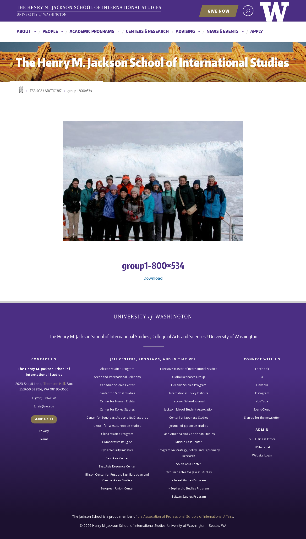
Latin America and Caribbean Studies (189, 434)
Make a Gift (43, 419)
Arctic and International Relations (117, 377)
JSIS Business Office (262, 439)
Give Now (219, 11)
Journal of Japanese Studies (188, 426)
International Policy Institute (188, 393)
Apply (256, 31)
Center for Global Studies (117, 393)
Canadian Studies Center (117, 385)
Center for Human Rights (117, 401)
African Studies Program (117, 369)
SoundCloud (262, 409)
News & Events (223, 31)
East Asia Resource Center (117, 466)
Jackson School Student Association (189, 409)
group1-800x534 (79, 91)
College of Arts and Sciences (179, 336)
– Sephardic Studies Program (189, 488)
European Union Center (117, 488)
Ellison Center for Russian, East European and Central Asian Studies (117, 477)
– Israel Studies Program (189, 480)
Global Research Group (188, 377)
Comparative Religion (117, 442)
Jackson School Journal (189, 401)
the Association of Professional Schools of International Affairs (185, 516)
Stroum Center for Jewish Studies (189, 472)
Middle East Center (188, 442)
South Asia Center (188, 464)
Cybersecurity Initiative (117, 450)
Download (153, 278)
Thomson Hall (54, 383)
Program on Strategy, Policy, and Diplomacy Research (189, 453)
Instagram (262, 393)
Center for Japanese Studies (188, 418)
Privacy (44, 431)
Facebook (262, 369)
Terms (43, 439)
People (50, 31)
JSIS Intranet (262, 447)
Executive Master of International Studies (188, 369)
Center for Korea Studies (117, 409)
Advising (185, 31)
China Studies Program (117, 434)
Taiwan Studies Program (189, 497)
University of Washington (274, 11)
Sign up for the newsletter (262, 418)
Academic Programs (92, 31)
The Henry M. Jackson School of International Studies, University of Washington (90, 11)
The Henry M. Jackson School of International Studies (99, 336)
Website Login (262, 455)
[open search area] (248, 10)
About (24, 31)
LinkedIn (262, 385)
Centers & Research (147, 31)
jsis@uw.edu (45, 406)
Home (20, 89)
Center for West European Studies (117, 426)
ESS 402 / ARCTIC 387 (45, 91)
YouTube (262, 401)
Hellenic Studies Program (189, 385)
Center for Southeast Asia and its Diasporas (117, 418)
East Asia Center (117, 458)
